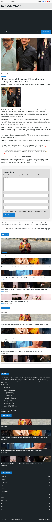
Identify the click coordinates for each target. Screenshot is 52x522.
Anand (4, 74)
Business (3, 479)
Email (5, 199)
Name (5, 193)
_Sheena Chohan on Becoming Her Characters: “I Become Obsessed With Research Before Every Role (26, 266)
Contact (12, 1)
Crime (2, 485)
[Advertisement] (26, 19)
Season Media (11, 5)
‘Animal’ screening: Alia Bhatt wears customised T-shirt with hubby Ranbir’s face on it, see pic (24, 289)
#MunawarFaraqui (8, 151)
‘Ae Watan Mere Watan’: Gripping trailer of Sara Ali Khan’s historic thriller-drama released (23, 277)
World (2, 510)
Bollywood (3, 76)
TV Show (3, 506)
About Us (8, 31)
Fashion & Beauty (5, 491)
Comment (6, 177)
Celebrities (4, 482)
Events (3, 488)
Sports (3, 503)
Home (2, 1)
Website (5, 205)
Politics (3, 497)
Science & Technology (6, 500)
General (3, 494)
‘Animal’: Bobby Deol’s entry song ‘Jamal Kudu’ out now (14, 301)
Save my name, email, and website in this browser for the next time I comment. (25, 211)
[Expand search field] (37, 32)
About (7, 1)
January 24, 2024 (26, 156)
